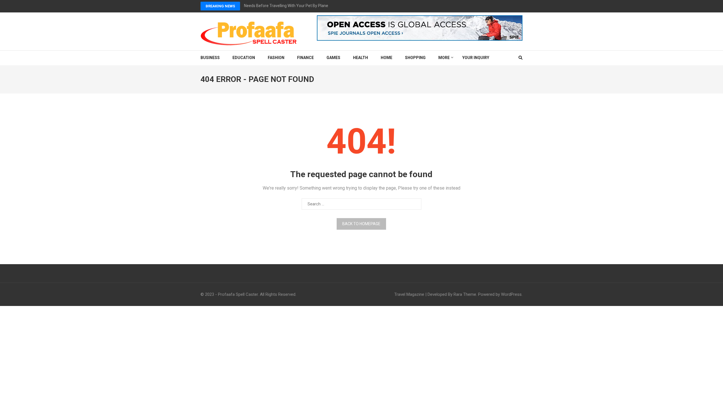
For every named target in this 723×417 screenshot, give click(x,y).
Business (210, 57)
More (444, 57)
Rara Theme (465, 294)
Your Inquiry (475, 57)
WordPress (511, 294)
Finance (305, 57)
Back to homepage (361, 223)
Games (333, 57)
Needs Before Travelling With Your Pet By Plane (286, 5)
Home (386, 57)
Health (360, 57)
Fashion (276, 57)
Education (243, 57)
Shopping (415, 57)
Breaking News (220, 6)
